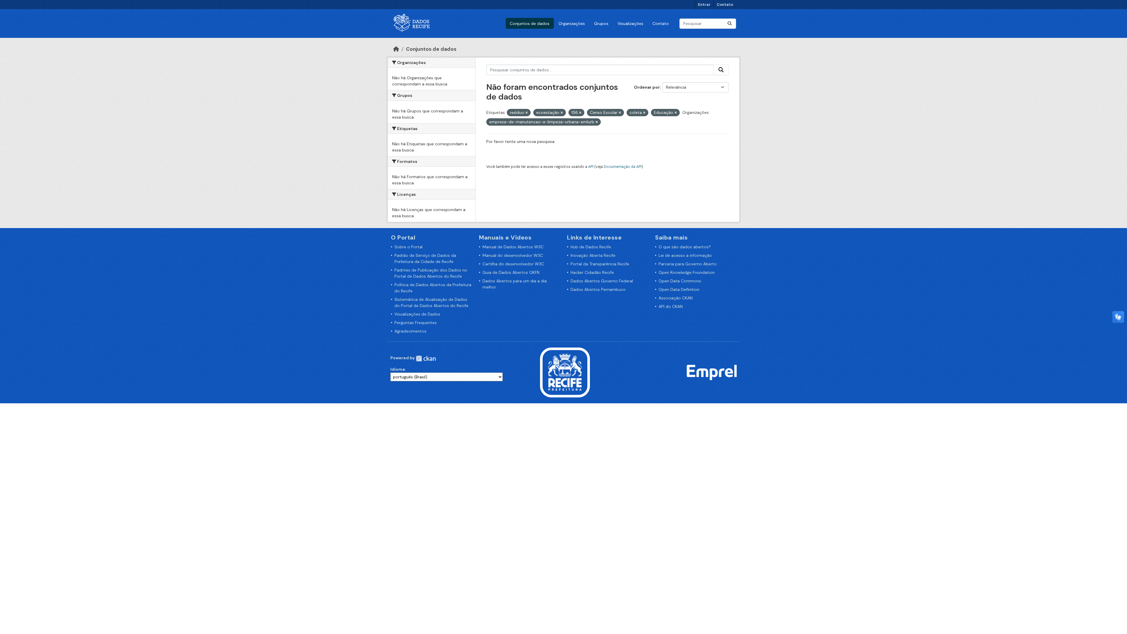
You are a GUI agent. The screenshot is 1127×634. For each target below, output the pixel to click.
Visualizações (630, 23)
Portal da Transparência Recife (600, 264)
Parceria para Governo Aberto (688, 264)
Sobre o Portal (408, 246)
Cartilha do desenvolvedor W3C (513, 264)
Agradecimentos (410, 331)
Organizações (572, 23)
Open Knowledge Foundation (687, 272)
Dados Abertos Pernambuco (598, 289)
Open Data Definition (679, 289)
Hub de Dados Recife (591, 246)
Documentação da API (623, 166)
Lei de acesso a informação (685, 255)
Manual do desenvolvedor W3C (512, 255)
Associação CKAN (676, 298)
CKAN (426, 358)
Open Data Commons (680, 281)
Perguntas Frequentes (415, 322)
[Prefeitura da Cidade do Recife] (565, 372)
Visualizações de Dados (417, 314)
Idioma (397, 369)
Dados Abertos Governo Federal (602, 281)
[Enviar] (729, 23)
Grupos (601, 23)
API (590, 166)
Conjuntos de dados (529, 23)
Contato (725, 4)
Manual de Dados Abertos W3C (513, 246)
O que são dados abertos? (685, 246)
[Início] (396, 49)
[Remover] (526, 113)
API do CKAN (671, 306)
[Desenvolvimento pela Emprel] (712, 372)
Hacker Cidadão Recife (592, 272)
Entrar (704, 4)
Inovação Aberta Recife (593, 255)
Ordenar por (647, 87)
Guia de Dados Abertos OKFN (510, 272)
